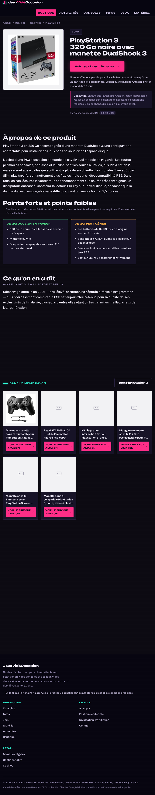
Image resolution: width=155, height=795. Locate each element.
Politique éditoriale (91, 714)
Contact (84, 725)
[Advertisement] (77, 342)
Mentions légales (14, 754)
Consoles (92, 12)
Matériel (142, 12)
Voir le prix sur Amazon (95, 66)
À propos (85, 708)
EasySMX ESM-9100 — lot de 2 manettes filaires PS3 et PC (57, 434)
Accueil (7, 23)
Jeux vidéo (35, 23)
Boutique (46, 12)
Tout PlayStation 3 (133, 382)
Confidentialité (12, 760)
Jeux (125, 12)
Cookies (8, 765)
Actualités (68, 12)
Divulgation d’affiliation (94, 720)
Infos (110, 12)
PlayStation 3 (52, 23)
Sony (76, 31)
